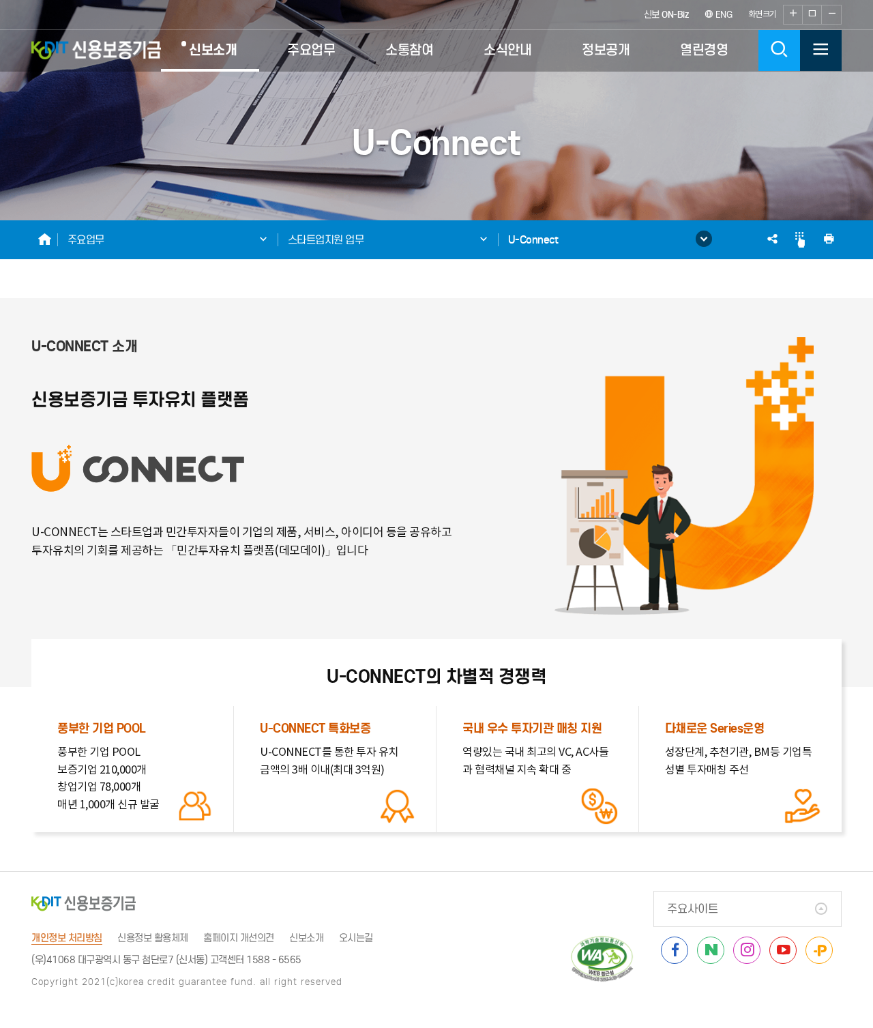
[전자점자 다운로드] (800, 240)
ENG (722, 14)
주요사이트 (692, 909)
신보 (666, 14)
